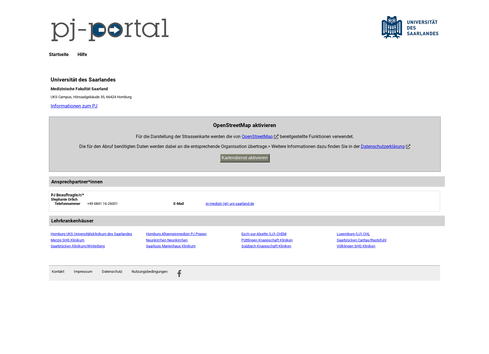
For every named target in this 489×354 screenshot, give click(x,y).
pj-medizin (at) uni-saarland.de (230, 203)
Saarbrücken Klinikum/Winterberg (78, 246)
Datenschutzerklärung (383, 146)
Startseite (59, 54)
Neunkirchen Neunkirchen (167, 240)
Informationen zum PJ (74, 106)
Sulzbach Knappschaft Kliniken (266, 246)
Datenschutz (112, 271)
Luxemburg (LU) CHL (353, 234)
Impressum (83, 271)
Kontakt (58, 271)
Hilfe (82, 54)
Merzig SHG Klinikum (67, 240)
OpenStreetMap (257, 136)
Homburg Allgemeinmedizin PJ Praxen (176, 234)
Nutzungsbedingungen (150, 271)
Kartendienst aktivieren (245, 157)
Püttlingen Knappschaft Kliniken (267, 240)
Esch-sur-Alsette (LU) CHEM (263, 234)
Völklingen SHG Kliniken (356, 246)
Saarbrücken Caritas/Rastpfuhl (361, 240)
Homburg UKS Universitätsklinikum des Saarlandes (91, 234)
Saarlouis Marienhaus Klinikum (171, 246)
